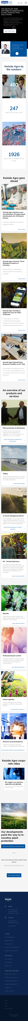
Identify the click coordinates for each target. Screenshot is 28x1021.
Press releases (8, 959)
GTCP (6, 1006)
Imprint (6, 1000)
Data (6, 1003)
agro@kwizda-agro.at (13, 922)
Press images (8, 962)
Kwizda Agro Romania (10, 981)
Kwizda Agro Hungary (10, 977)
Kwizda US (7, 987)
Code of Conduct (8, 1008)
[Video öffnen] (14, 774)
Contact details (12, 926)
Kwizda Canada (9, 991)
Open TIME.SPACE (10, 31)
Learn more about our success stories (13, 846)
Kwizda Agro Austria (10, 974)
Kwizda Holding (9, 940)
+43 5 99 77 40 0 (12, 921)
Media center (8, 965)
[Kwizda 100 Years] (10, 3)
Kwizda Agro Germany (10, 984)
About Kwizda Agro (10, 937)
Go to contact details (14, 875)
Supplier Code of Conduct (11, 950)
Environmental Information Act (12, 947)
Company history (9, 944)
